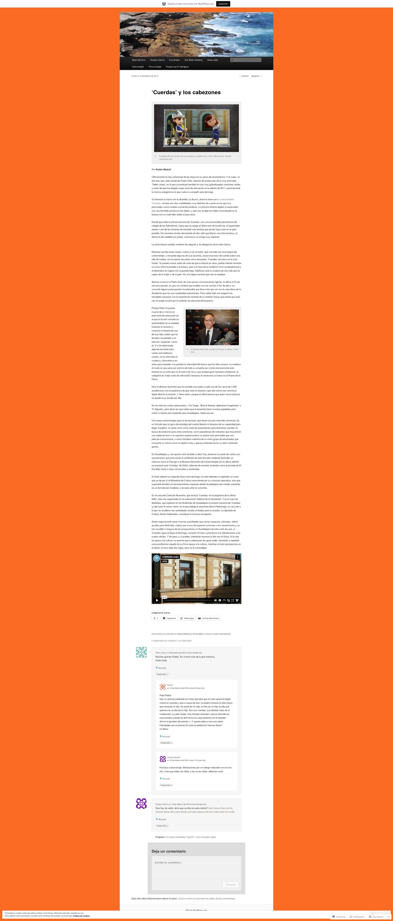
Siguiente (256, 76)
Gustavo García (157, 59)
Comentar (230, 884)
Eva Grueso (174, 59)
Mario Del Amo (138, 59)
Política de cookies (81, 915)
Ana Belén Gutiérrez (194, 59)
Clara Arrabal (138, 66)
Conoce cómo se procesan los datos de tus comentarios (206, 898)
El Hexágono (198, 633)
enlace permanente (222, 633)
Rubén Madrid (183, 633)
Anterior (244, 76)
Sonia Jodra (212, 59)
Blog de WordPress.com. (196, 910)
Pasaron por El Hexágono (177, 66)
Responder (162, 674)
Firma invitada (155, 66)
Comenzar (223, 4)
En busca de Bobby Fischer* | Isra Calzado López (191, 836)
